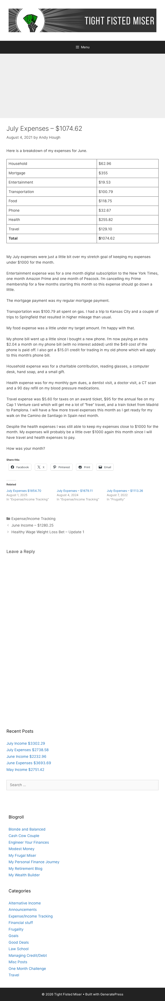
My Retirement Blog (25, 868)
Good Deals (19, 942)
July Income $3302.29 (25, 743)
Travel (14, 975)
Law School (19, 949)
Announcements (23, 909)
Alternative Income (25, 903)
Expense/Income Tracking (33, 518)
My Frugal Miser (22, 855)
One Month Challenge (27, 968)
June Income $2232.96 (26, 756)
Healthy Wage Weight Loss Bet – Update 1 (47, 532)
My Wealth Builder (24, 875)
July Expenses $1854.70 (23, 490)
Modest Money (21, 849)
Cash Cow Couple (24, 836)
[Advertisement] (82, 86)
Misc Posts (18, 962)
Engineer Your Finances (29, 842)
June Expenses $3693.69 (28, 763)
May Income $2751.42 (25, 769)
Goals (13, 936)
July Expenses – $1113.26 (125, 490)
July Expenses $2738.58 (27, 750)
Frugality (16, 929)
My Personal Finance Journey (34, 862)
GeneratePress (111, 994)
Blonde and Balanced (27, 829)
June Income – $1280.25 (32, 525)
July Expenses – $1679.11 (75, 490)
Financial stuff (21, 922)
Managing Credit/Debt (28, 955)
